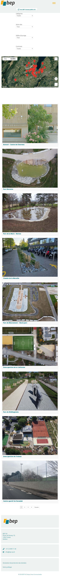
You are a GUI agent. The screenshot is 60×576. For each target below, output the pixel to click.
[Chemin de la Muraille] (30, 259)
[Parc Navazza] (30, 169)
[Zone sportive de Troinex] (30, 437)
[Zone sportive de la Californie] (30, 348)
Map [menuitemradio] (5, 59)
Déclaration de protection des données (14, 563)
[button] (41, 72)
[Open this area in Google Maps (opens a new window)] (4, 87)
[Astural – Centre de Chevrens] (30, 125)
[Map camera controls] (56, 78)
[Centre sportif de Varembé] (30, 481)
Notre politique (7, 567)
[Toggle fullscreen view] (56, 58)
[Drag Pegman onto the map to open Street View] (56, 84)
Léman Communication (36, 574)
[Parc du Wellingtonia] (30, 392)
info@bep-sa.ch (10, 552)
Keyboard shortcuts (38, 87)
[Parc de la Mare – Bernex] (30, 214)
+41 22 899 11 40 (10, 549)
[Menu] (54, 3)
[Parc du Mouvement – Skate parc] (30, 303)
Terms (57, 87)
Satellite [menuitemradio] (13, 59)
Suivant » (37, 507)
